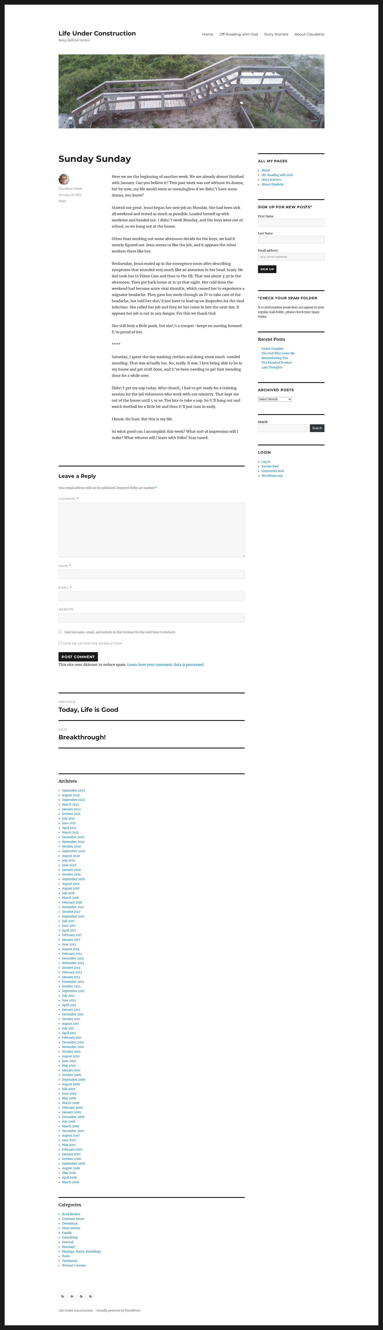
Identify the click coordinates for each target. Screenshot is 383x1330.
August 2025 (71, 795)
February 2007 (72, 1149)
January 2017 (71, 940)
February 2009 (72, 1108)
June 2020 (69, 865)
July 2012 (68, 996)
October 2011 (71, 1019)
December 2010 (73, 1042)
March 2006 (70, 1182)
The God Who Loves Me (278, 353)
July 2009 (68, 1089)
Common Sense (73, 1219)
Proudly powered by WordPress (119, 1310)
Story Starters (276, 34)
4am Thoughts (272, 367)
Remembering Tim (275, 358)
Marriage (68, 1247)
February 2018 (72, 902)
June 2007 (69, 1140)
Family (67, 1233)
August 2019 (71, 884)
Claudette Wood (70, 188)
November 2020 (73, 842)
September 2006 (73, 1163)
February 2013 (72, 972)
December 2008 (73, 1117)
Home (207, 34)
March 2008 (70, 1126)
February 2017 (72, 935)
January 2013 (71, 977)
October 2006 (71, 1159)
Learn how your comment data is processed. (165, 664)
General (67, 1242)
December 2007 (73, 1131)
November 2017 (73, 907)
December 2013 (73, 958)
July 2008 (68, 1122)
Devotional (69, 1223)
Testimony (69, 1261)
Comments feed (273, 471)
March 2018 (70, 898)
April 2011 (69, 1033)
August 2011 (70, 1024)
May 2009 (69, 1098)
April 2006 (69, 1177)
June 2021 (69, 823)
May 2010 (68, 1066)
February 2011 (72, 1038)
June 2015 (69, 944)
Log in (266, 462)
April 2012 (69, 1005)
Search (263, 422)
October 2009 (71, 1075)
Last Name (265, 233)
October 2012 (71, 986)
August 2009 (71, 1084)
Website (66, 609)
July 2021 (68, 818)
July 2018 (68, 893)
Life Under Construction (97, 33)
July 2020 (68, 860)
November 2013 (73, 963)
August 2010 (70, 1056)
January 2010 (71, 1070)
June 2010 (69, 1061)
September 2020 (73, 851)
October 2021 (71, 814)
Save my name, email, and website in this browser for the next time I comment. (120, 632)
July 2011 (68, 1028)
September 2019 (73, 879)
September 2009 (73, 1080)
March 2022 (70, 804)
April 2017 (69, 930)
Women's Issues (74, 1265)
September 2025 (73, 790)
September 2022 (73, 800)
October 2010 (71, 1052)
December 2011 (72, 1014)
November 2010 (73, 1047)
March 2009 (70, 1103)
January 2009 (71, 1112)
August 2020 (71, 856)
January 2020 (71, 870)
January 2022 (71, 809)
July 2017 (68, 921)
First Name (266, 216)
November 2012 (73, 982)
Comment (69, 499)
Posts (62, 201)
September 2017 (73, 916)
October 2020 (71, 846)
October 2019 (71, 874)
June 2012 (69, 1000)
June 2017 (69, 926)
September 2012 (73, 991)
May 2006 (69, 1173)
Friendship (70, 1237)
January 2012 (71, 1010)
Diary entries (71, 1228)
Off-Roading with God (238, 34)
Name (65, 566)
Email (65, 588)
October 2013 (71, 968)
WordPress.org (272, 476)
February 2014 (72, 954)
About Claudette (309, 34)
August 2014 (70, 949)
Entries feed (270, 466)
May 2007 (69, 1145)
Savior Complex (272, 349)
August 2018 (70, 888)
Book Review (71, 1214)
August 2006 (71, 1168)
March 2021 (70, 832)
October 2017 (71, 912)
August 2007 (71, 1135)
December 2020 (73, 837)
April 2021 (69, 828)
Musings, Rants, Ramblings (81, 1251)
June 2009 (69, 1094)
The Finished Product (277, 363)
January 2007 (71, 1154)
